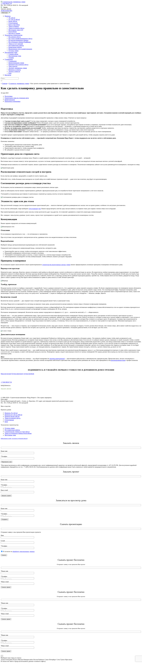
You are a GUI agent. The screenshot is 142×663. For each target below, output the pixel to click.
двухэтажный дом (34, 208)
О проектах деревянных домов (19, 83)
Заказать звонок (6, 9)
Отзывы (11, 57)
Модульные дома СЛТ (16, 30)
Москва (20, 659)
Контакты (8, 75)
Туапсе (62, 659)
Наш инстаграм (6, 374)
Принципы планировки (12, 101)
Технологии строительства (13, 35)
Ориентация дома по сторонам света (17, 98)
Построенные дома (11, 52)
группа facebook (28, 374)
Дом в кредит (13, 66)
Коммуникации (10, 99)
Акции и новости (14, 71)
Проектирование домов (16, 63)
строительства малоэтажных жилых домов (56, 264)
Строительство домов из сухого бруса (17, 431)
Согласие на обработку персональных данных (16, 396)
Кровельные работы (15, 47)
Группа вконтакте (17, 374)
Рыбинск (41, 659)
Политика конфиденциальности (11, 394)
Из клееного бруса (15, 37)
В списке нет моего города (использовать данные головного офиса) (23, 661)
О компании (9, 59)
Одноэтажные (13, 23)
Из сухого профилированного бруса (20, 38)
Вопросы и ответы (15, 70)
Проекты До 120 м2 (11, 413)
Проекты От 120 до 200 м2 (13, 415)
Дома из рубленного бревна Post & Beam (18, 433)
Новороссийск (28, 659)
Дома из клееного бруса (16, 28)
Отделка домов (13, 50)
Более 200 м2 (13, 21)
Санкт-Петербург (50, 659)
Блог (10, 73)
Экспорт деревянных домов (18, 68)
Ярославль (68, 659)
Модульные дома (10, 435)
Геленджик (9, 659)
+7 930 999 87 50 (6, 3)
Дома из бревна (14, 26)
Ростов (35, 659)
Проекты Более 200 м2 (12, 416)
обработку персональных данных (24, 551)
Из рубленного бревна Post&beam (20, 42)
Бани (6, 421)
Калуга (15, 659)
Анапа (3, 659)
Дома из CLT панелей (16, 44)
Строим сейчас (13, 54)
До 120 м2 (12, 18)
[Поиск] (1, 80)
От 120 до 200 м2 (14, 19)
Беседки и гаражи (14, 33)
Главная (4, 83)
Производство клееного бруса (18, 64)
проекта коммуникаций (57, 358)
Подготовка (8, 96)
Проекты (8, 16)
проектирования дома (118, 360)
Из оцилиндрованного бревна (18, 40)
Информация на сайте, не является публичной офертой (14, 438)
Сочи (58, 659)
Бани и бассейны (14, 25)
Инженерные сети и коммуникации (20, 49)
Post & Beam (13, 31)
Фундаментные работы (16, 45)
